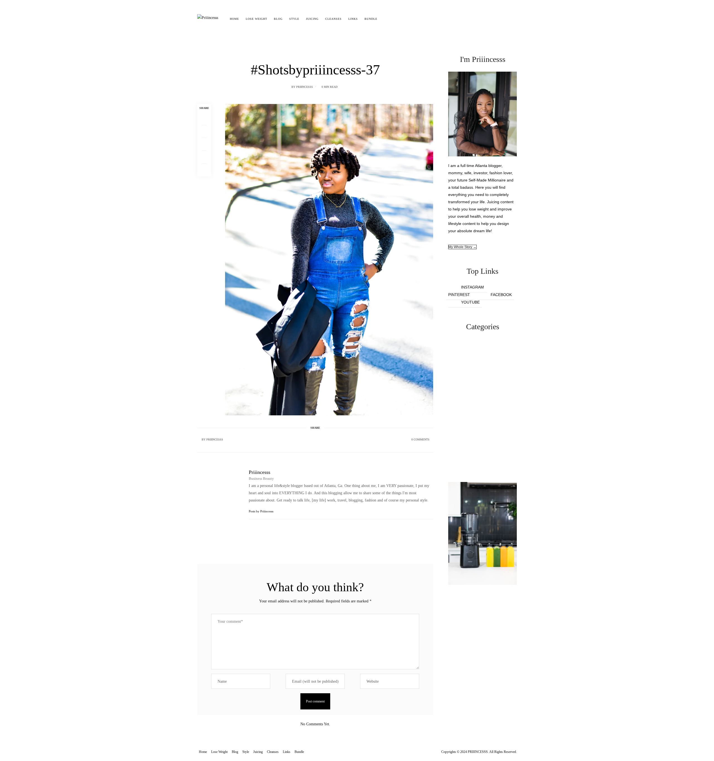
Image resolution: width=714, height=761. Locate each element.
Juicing (312, 18)
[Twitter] (204, 131)
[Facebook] (204, 118)
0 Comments (420, 439)
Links (353, 18)
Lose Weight (256, 18)
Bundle (371, 18)
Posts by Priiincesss (261, 511)
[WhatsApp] (204, 157)
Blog (278, 18)
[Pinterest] (204, 144)
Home (234, 18)
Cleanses (333, 18)
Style (294, 18)
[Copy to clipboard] (204, 170)
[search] (385, 19)
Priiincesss (304, 86)
